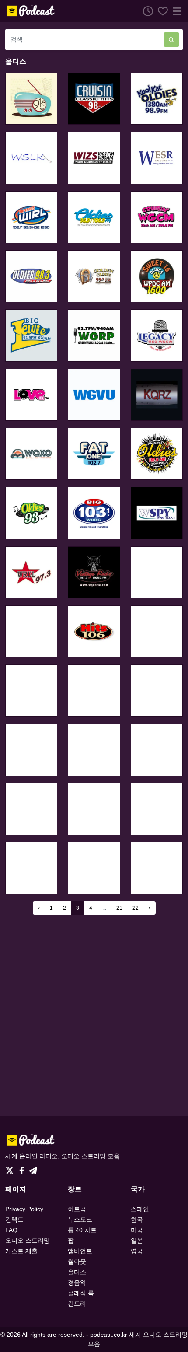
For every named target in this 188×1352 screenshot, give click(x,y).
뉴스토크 (80, 1219)
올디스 (77, 1271)
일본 (137, 1240)
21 (119, 908)
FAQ (11, 1229)
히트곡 (77, 1208)
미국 (137, 1229)
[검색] (171, 39)
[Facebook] (23, 1167)
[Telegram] (33, 1167)
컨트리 (77, 1303)
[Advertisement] (94, 1015)
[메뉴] (175, 11)
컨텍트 (14, 1219)
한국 (137, 1219)
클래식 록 (81, 1292)
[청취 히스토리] (145, 11)
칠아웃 (77, 1261)
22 (135, 908)
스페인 (140, 1208)
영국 (137, 1250)
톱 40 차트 (82, 1229)
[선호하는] (160, 11)
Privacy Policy (24, 1208)
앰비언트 (80, 1250)
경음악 (77, 1282)
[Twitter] (11, 1167)
